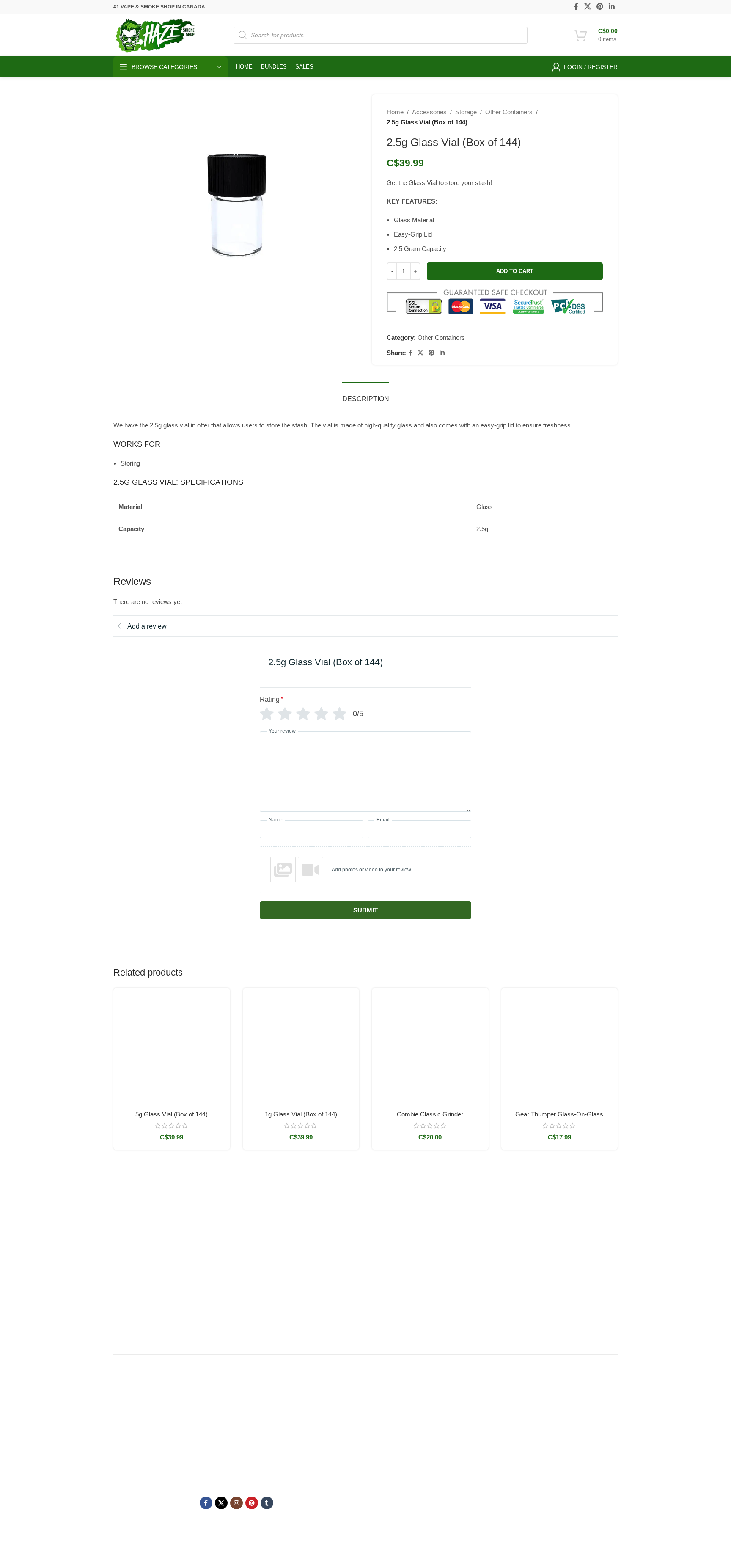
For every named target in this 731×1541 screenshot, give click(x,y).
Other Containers (509, 112)
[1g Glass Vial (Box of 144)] (301, 1046)
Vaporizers (300, 1218)
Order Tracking (392, 1246)
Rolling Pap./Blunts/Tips (317, 1304)
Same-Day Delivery (397, 1218)
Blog (378, 1304)
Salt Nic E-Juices (308, 1276)
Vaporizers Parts (308, 1232)
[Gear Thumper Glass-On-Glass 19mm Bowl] (559, 1046)
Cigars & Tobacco (309, 1290)
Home (395, 112)
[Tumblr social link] (267, 1503)
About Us (384, 1261)
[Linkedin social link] (612, 6)
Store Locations (393, 1232)
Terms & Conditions (484, 1218)
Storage (466, 112)
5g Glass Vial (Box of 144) (171, 1114)
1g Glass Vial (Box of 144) (301, 1114)
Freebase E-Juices (311, 1261)
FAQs (379, 1290)
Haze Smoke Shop (350, 1527)
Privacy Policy (476, 1246)
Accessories (429, 112)
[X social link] (587, 6)
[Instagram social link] (236, 1503)
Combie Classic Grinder (430, 1114)
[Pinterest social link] (600, 6)
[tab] (365, 395)
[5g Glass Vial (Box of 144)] (171, 1046)
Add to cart (514, 271)
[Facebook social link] (576, 6)
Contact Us (386, 1276)
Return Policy (476, 1232)
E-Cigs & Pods (305, 1246)
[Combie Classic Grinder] (430, 1046)
